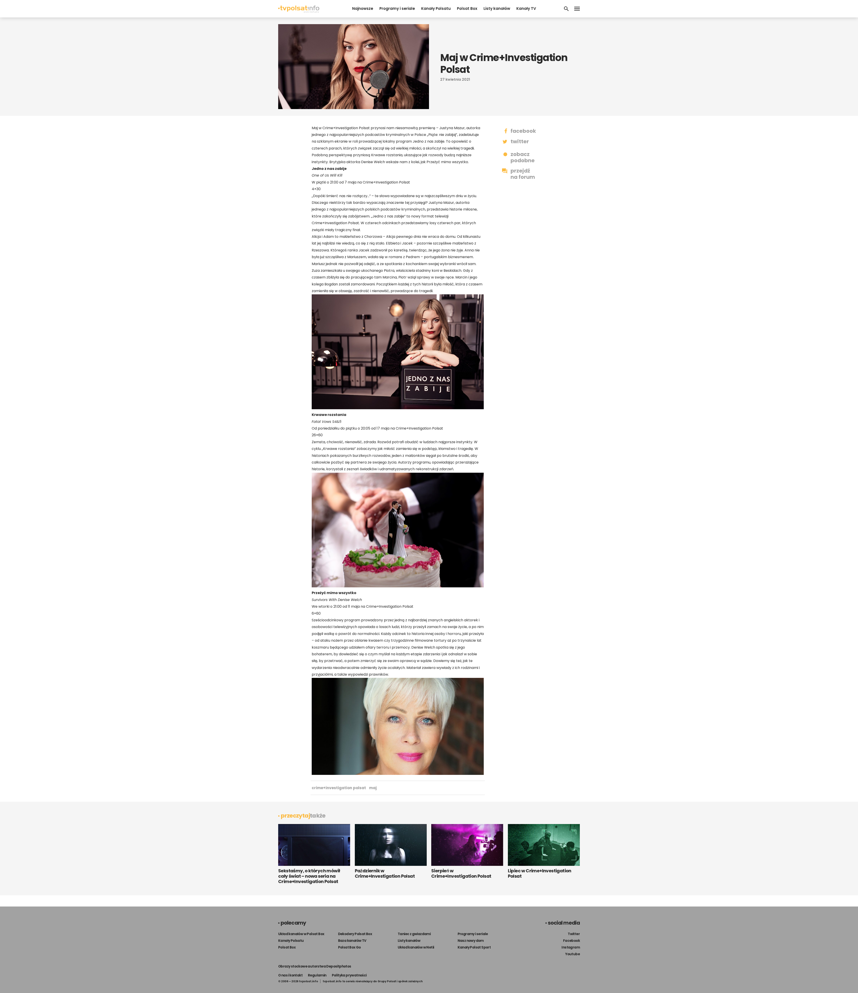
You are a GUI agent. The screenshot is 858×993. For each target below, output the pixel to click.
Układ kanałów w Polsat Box (301, 934)
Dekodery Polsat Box (355, 934)
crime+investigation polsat (339, 788)
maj (373, 788)
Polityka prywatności (349, 975)
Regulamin (317, 975)
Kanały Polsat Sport (474, 947)
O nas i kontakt (290, 975)
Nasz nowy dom (471, 940)
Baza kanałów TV (352, 940)
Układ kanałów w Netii (416, 947)
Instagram (570, 947)
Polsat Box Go (349, 947)
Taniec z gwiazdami (414, 934)
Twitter (574, 934)
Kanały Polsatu (436, 8)
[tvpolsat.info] (298, 11)
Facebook (571, 940)
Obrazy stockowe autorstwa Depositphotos (314, 966)
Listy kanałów (497, 8)
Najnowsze (362, 8)
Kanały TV (526, 8)
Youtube (572, 954)
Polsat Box (467, 8)
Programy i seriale (397, 8)
